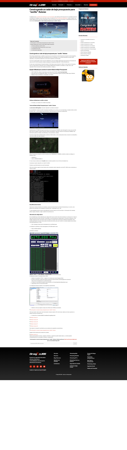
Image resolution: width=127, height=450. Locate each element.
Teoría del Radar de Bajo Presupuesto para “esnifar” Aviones (42, 47)
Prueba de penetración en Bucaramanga (88, 48)
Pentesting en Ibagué (85, 55)
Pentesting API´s (74, 357)
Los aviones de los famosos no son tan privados (45, 16)
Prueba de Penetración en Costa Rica (88, 42)
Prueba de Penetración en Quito (87, 44)
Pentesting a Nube (91, 363)
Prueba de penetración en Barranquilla (88, 47)
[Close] (126, 1)
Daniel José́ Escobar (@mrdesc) (61, 18)
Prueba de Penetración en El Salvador (88, 45)
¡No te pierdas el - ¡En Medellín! (62, 1)
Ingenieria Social (91, 366)
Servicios (54, 4)
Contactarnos (93, 4)
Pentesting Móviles (74, 355)
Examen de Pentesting (85, 50)
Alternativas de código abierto (37, 50)
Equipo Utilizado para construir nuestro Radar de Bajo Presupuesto (42, 44)
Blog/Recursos (57, 357)
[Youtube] (44, 366)
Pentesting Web (73, 353)
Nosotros (86, 4)
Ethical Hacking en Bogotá (86, 53)
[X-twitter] (31, 366)
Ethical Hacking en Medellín (86, 52)
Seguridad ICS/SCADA (75, 363)
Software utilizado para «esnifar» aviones (38, 45)
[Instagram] (34, 366)
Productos (69, 4)
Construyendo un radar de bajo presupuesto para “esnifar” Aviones (42, 42)
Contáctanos (57, 363)
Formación (60, 4)
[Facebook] (41, 366)
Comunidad (77, 4)
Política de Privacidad (92, 368)
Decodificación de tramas (36, 48)
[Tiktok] (37, 366)
